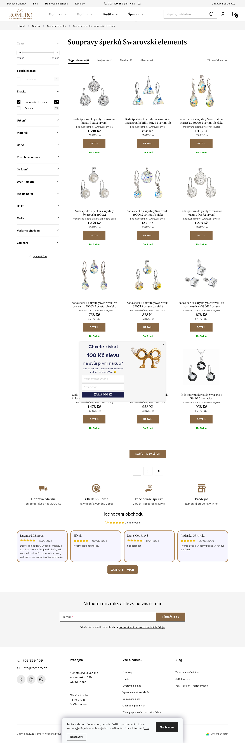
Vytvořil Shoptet (219, 733)
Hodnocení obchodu (56, 3)
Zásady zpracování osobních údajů (141, 712)
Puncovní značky (16, 3)
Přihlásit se (170, 616)
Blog (35, 3)
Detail (94, 143)
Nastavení (76, 737)
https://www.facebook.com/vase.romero (21, 679)
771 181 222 (41, 679)
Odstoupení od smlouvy (223, 3)
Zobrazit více (122, 570)
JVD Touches (182, 679)
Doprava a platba (131, 685)
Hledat (212, 14)
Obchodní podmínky (133, 705)
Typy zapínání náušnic (187, 672)
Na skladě (41, 79)
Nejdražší (126, 60)
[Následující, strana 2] (147, 471)
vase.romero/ (31, 679)
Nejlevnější (104, 60)
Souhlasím (167, 727)
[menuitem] (58, 14)
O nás (125, 679)
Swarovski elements (41, 102)
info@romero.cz (35, 667)
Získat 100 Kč (103, 394)
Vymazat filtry (40, 256)
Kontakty (80, 3)
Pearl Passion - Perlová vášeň (191, 685)
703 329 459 (33, 660)
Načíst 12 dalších (147, 454)
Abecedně (146, 60)
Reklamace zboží (131, 699)
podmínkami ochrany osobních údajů (142, 627)
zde (146, 728)
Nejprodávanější (78, 60)
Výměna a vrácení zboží (135, 692)
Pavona (41, 108)
